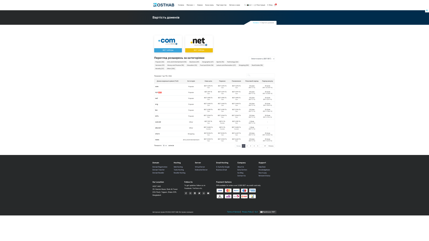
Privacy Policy (247, 212)
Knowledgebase (264, 170)
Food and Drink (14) (206, 65)
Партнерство (221, 5)
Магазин (190, 5)
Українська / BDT (269, 212)
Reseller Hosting (179, 173)
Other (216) (171, 68)
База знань (209, 5)
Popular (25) (160, 62)
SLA (256, 212)
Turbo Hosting (179, 170)
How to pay (263, 173)
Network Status (264, 176)
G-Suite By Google (223, 167)
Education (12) (192, 65)
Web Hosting (178, 167)
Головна (181, 5)
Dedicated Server (201, 170)
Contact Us (241, 176)
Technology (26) (232, 62)
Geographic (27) (207, 62)
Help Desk (262, 167)
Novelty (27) (160, 68)
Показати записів (164, 145)
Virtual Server (200, 167)
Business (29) (194, 62)
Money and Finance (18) (175, 65)
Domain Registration (159, 167)
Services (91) (160, 65)
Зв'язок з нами (234, 5)
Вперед (271, 146)
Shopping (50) (244, 65)
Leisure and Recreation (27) (226, 65)
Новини (200, 5)
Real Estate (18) (257, 65)
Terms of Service (233, 212)
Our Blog (240, 173)
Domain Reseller (158, 173)
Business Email (221, 170)
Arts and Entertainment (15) (176, 62)
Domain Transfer (158, 170)
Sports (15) (220, 62)
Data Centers (242, 170)
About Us (240, 167)
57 (265, 146)
